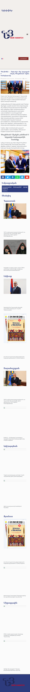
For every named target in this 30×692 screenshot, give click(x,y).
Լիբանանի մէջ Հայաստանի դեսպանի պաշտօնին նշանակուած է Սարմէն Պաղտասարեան (13, 309)
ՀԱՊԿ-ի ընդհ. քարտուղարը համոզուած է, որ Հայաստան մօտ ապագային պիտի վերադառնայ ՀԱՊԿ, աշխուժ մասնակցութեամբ (14, 234)
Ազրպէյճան (4, 78)
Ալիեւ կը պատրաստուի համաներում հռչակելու (12, 506)
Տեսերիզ (6, 195)
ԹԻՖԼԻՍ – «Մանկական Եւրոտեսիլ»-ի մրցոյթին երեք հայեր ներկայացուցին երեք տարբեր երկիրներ (14, 439)
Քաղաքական (19, 78)
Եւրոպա (8, 78)
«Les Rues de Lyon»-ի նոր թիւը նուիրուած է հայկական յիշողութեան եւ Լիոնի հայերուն (14, 357)
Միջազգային (10, 602)
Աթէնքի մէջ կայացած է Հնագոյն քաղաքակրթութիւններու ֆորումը (12, 669)
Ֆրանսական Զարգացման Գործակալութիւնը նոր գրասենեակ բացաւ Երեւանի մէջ (15, 596)
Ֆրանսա (8, 516)
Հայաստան (12, 78)
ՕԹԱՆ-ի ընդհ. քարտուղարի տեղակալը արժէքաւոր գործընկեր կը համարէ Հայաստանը (13, 635)
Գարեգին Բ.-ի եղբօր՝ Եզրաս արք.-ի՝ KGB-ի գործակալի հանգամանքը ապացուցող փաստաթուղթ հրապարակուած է (14, 269)
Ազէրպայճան (10, 445)
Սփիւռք (8, 276)
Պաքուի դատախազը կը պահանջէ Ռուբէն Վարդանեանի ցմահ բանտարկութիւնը (14, 475)
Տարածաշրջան (11, 368)
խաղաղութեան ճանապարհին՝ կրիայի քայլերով (15, 187)
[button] (27, 34)
